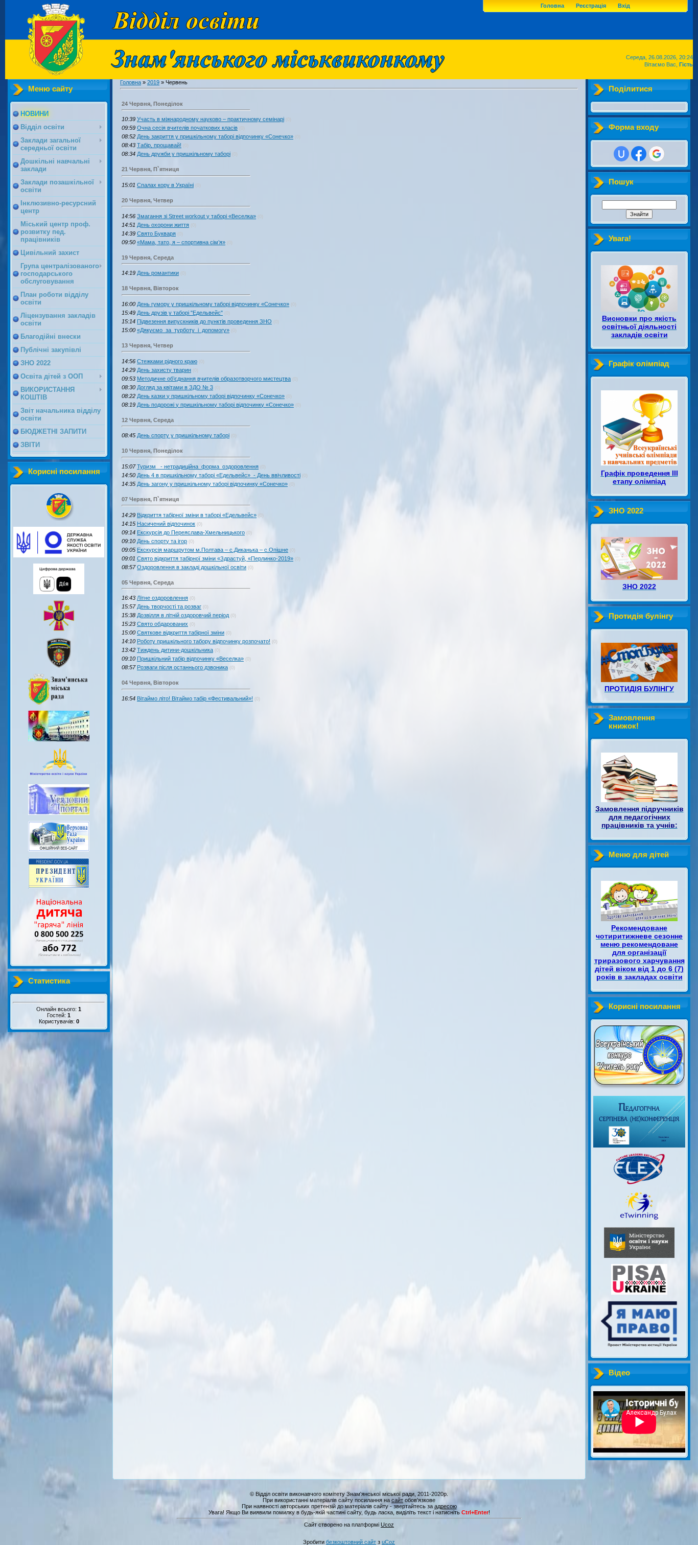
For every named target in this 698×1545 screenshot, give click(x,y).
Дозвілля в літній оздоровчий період (183, 615)
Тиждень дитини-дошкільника (175, 650)
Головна (552, 6)
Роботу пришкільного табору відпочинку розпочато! (203, 641)
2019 (153, 82)
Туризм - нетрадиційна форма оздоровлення (198, 466)
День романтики (158, 273)
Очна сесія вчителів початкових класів (187, 128)
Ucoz (387, 1524)
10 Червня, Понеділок (152, 451)
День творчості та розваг (169, 606)
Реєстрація (591, 6)
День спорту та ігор (162, 541)
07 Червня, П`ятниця (150, 499)
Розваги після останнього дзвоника (182, 667)
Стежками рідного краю (167, 361)
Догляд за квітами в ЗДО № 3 (175, 387)
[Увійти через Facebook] (638, 153)
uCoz (388, 1542)
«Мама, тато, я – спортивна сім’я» (181, 242)
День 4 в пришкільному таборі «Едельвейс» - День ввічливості (218, 475)
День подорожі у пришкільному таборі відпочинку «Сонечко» (215, 405)
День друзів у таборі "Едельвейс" (180, 313)
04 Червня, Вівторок (150, 683)
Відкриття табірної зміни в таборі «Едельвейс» (197, 515)
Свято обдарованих (162, 624)
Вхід (624, 6)
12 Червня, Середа (148, 420)
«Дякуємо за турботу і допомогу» (183, 330)
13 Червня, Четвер (147, 345)
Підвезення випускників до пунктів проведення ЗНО (204, 321)
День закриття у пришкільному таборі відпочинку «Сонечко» (215, 136)
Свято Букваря (156, 233)
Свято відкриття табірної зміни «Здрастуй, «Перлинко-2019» (215, 558)
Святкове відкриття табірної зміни (180, 632)
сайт (397, 1500)
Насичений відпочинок (166, 524)
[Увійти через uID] (621, 153)
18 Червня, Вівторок (150, 288)
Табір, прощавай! (159, 145)
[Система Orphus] (349, 1519)
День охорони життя (163, 225)
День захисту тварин (164, 370)
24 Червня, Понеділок (152, 104)
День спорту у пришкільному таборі (183, 435)
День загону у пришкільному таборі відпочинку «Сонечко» (212, 484)
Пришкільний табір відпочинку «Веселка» (190, 659)
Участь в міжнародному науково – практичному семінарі (210, 119)
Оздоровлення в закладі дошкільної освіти (191, 567)
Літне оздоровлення (162, 598)
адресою (445, 1506)
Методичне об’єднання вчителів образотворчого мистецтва (214, 379)
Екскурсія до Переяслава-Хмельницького (191, 532)
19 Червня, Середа (148, 257)
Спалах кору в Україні (165, 185)
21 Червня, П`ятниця (150, 169)
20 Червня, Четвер (147, 200)
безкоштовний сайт (351, 1542)
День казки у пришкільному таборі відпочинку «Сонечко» (211, 396)
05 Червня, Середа (148, 582)
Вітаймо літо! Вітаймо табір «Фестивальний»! (195, 698)
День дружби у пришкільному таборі (183, 154)
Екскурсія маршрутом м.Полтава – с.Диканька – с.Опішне (212, 550)
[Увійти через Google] (656, 154)
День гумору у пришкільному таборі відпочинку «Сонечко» (213, 304)
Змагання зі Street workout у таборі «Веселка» (196, 216)
